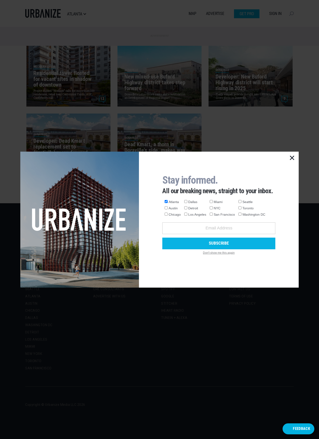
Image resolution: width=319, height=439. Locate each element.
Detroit (193, 208)
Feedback (301, 428)
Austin (173, 208)
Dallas (192, 202)
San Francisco (224, 214)
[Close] (292, 158)
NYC (217, 208)
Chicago (175, 214)
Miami (218, 202)
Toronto (248, 208)
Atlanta (174, 202)
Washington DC (253, 214)
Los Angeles (197, 214)
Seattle (247, 202)
